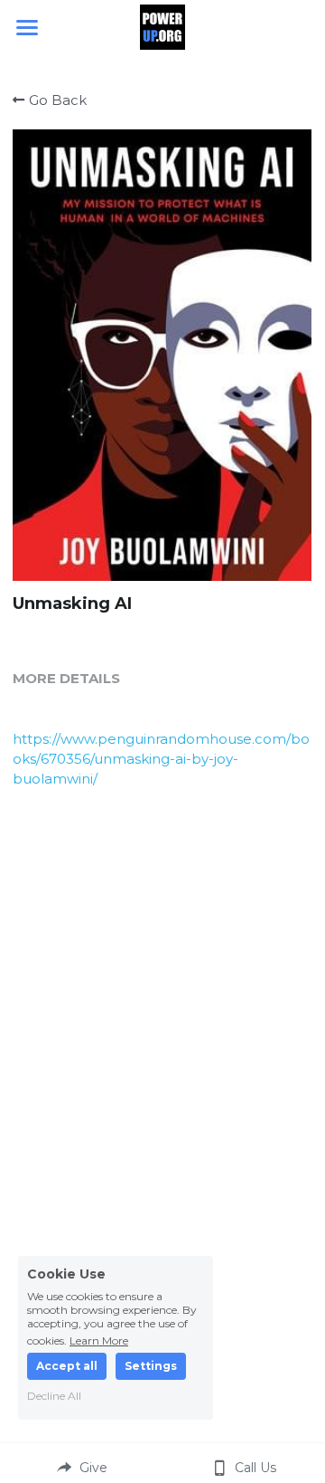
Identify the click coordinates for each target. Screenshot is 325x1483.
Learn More (99, 1340)
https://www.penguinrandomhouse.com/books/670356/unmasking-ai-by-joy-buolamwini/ (161, 758)
